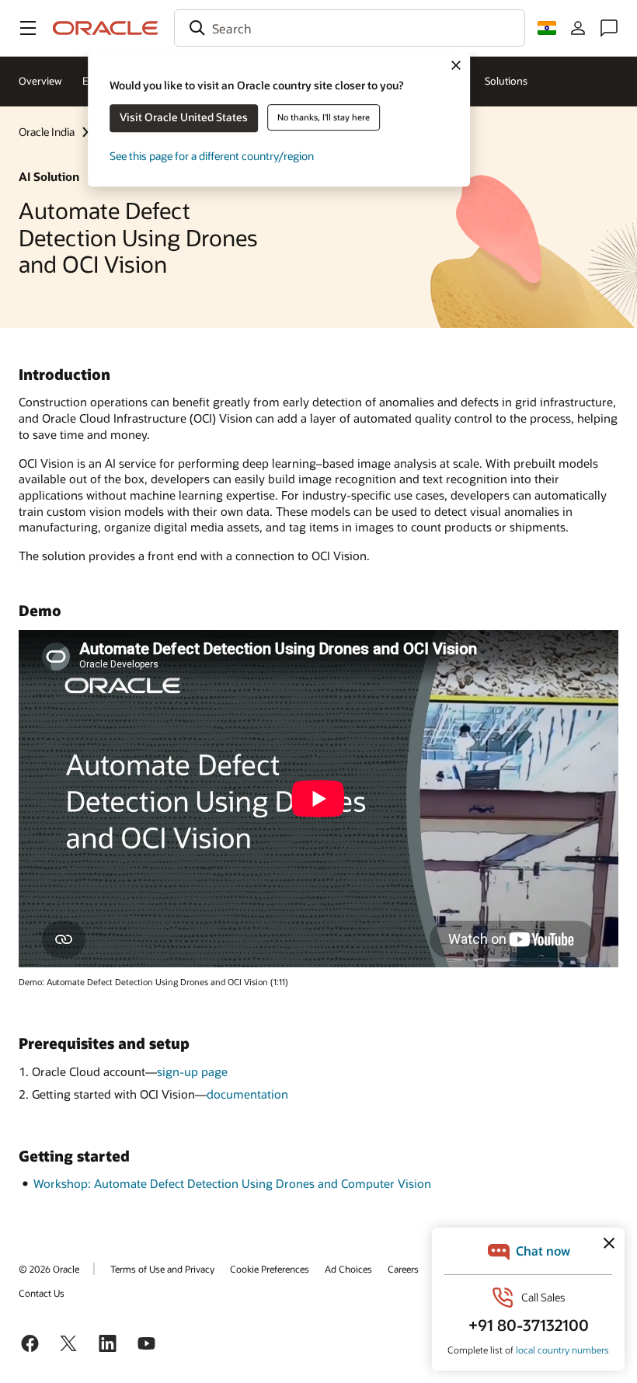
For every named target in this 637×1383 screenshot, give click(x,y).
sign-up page (192, 1071)
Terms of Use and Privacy (162, 1269)
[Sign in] (578, 28)
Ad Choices (348, 1269)
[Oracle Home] (106, 28)
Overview (40, 81)
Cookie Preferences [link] (269, 1269)
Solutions (506, 81)
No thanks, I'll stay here (323, 117)
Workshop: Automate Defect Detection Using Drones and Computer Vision (232, 1183)
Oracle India (47, 131)
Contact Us (41, 1293)
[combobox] (349, 28)
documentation (247, 1094)
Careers (403, 1269)
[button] (28, 28)
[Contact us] (609, 28)
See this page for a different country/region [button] (212, 155)
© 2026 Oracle (49, 1269)
